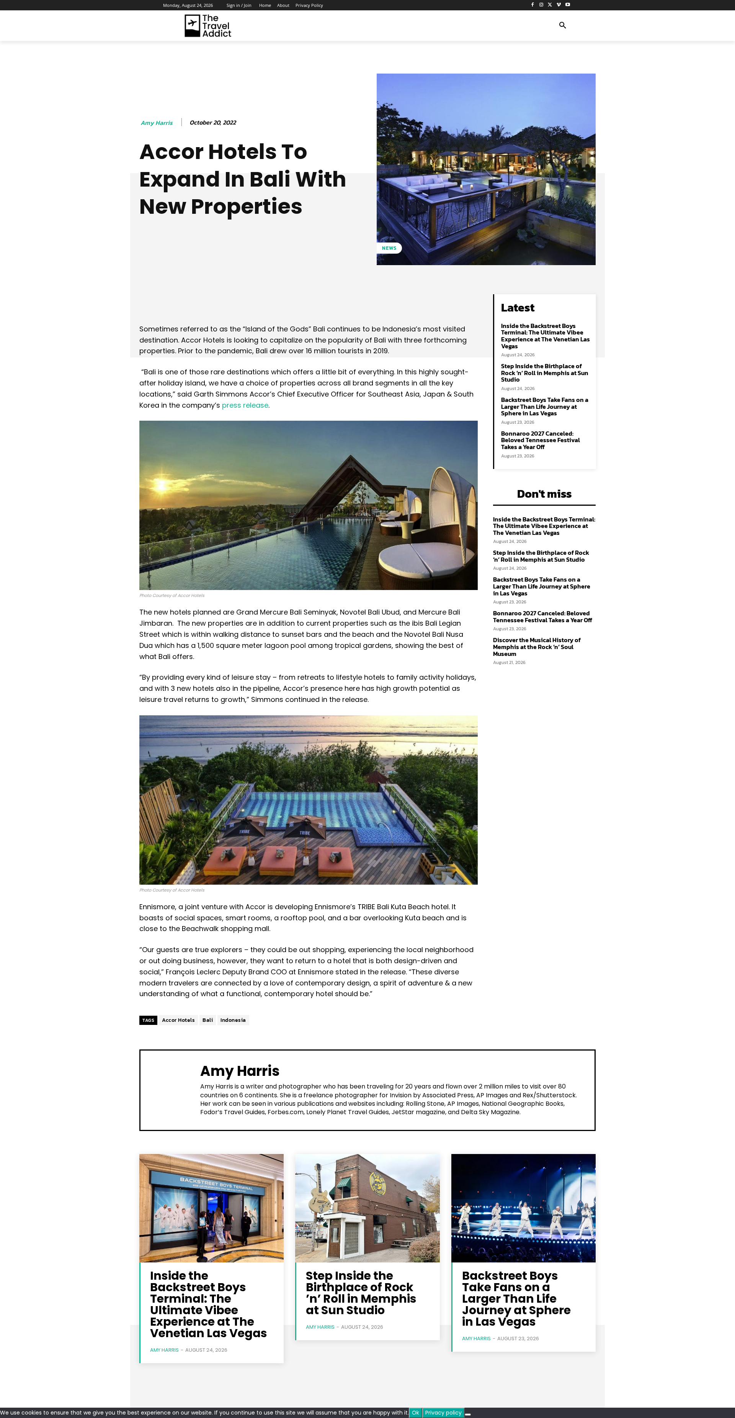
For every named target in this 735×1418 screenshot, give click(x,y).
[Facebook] (532, 5)
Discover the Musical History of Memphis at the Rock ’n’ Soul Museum (537, 646)
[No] (468, 1414)
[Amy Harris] (170, 1089)
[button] (563, 25)
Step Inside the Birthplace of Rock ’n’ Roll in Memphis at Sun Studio (544, 372)
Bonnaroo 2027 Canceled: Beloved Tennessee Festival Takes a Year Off (540, 440)
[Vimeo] (558, 5)
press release (245, 405)
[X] (550, 5)
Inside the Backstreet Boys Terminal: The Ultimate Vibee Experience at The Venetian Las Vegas (545, 336)
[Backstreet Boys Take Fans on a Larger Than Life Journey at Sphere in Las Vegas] (523, 1208)
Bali (208, 1020)
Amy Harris (156, 122)
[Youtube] (567, 5)
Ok (415, 1412)
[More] (385, 302)
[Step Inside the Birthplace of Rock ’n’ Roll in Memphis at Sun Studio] (367, 1208)
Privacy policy (443, 1412)
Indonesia (233, 1020)
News (389, 248)
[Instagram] (541, 5)
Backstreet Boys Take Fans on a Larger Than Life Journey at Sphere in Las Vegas (544, 406)
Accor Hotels (178, 1020)
